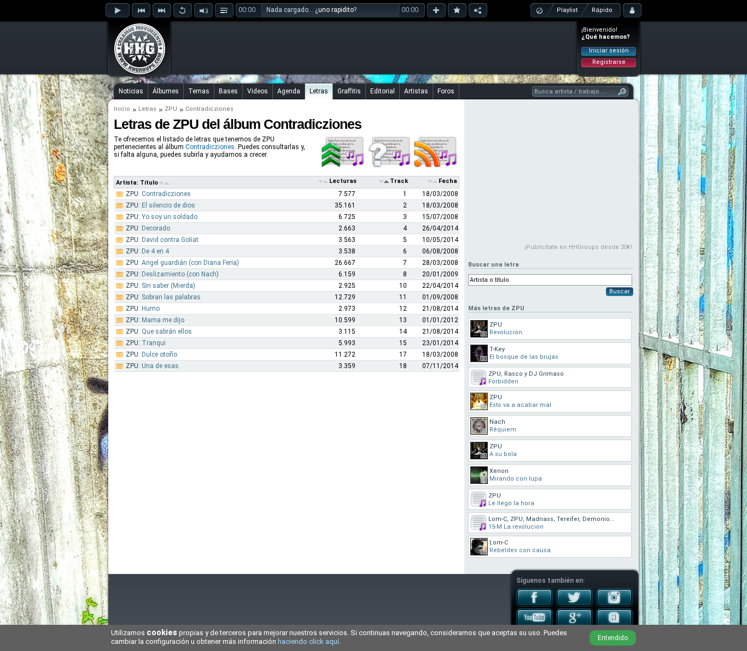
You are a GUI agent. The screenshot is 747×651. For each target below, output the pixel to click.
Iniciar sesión (609, 50)
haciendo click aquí (308, 641)
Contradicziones (210, 147)
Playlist (567, 10)
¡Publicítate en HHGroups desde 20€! (578, 247)
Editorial (382, 91)
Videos (257, 91)
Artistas (416, 91)
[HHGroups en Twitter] (574, 604)
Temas (198, 91)
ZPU (171, 109)
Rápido (602, 10)
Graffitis (349, 91)
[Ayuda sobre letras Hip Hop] (389, 166)
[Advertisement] (374, 47)
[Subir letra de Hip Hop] (343, 166)
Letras (319, 91)
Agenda (288, 91)
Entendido (613, 638)
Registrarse (609, 62)
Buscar (619, 291)
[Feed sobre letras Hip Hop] (436, 166)
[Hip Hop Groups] (136, 74)
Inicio (122, 109)
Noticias (131, 91)
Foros (445, 91)
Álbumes (166, 91)
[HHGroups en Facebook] (534, 604)
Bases (228, 91)
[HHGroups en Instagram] (614, 604)
